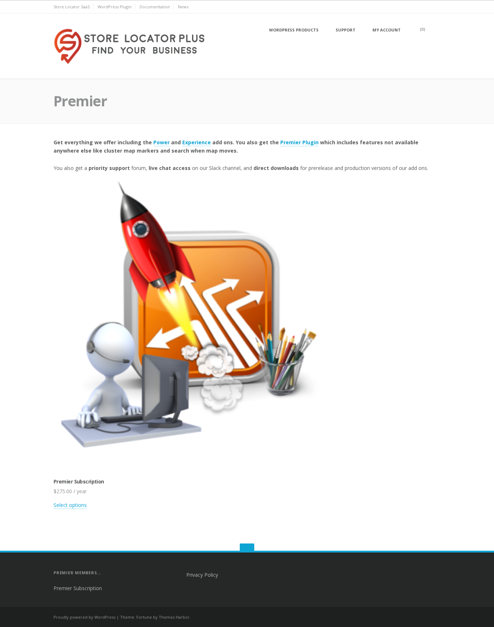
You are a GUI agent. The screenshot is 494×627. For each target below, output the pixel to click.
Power (161, 142)
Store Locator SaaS (72, 6)
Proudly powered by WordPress (84, 617)
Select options (70, 505)
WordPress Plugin (115, 6)
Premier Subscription (78, 588)
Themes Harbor (174, 617)
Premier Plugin (299, 142)
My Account (386, 30)
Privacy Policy (202, 574)
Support (345, 30)
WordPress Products (294, 30)
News (183, 6)
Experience (196, 142)
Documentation (155, 6)
